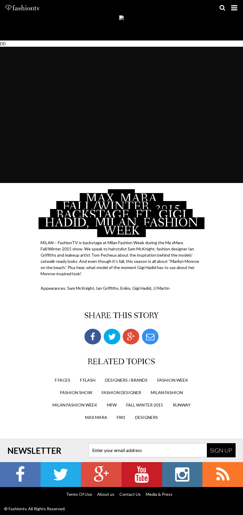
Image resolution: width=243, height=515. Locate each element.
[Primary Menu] (234, 7)
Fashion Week (172, 380)
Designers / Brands (126, 380)
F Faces (62, 380)
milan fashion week (74, 404)
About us (105, 494)
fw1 (121, 417)
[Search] (222, 7)
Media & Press (159, 494)
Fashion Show (76, 392)
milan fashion (167, 392)
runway (182, 404)
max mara (96, 417)
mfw (112, 404)
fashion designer (121, 392)
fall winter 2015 (144, 404)
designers (146, 417)
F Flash (87, 380)
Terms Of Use (79, 494)
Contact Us (130, 494)
